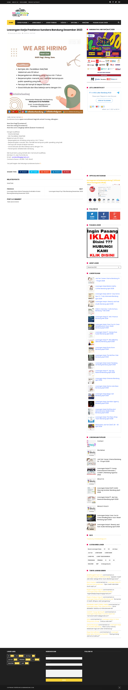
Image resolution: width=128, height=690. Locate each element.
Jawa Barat (36, 22)
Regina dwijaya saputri (94, 590)
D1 (104, 549)
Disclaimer (23, 2)
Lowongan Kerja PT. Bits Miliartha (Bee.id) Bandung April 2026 (106, 341)
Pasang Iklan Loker (100, 22)
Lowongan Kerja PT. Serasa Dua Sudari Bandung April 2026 (106, 333)
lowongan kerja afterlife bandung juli (100, 599)
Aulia (88, 619)
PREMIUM (26, 33)
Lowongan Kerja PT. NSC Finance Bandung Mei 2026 (106, 317)
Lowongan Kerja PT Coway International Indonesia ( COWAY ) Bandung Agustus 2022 (107, 471)
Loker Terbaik (51, 22)
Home (9, 2)
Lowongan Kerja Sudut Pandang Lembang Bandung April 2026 (106, 364)
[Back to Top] (119, 687)
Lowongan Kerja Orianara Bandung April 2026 (107, 379)
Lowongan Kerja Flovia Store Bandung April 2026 (105, 348)
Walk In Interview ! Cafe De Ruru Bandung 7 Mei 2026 (106, 310)
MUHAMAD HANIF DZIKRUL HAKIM (97, 605)
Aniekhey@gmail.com (94, 575)
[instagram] (110, 2)
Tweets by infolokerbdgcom (96, 539)
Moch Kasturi (91, 582)
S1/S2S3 (63, 22)
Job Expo (115, 549)
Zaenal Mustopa (92, 625)
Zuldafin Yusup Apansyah (95, 612)
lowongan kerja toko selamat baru (99, 606)
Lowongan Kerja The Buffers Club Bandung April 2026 (106, 356)
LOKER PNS (91, 556)
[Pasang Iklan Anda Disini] (102, 257)
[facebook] (113, 2)
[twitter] (116, 2)
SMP (97, 564)
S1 (105, 560)
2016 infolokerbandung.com (24, 687)
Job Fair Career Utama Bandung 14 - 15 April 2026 (109, 460)
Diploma (74, 22)
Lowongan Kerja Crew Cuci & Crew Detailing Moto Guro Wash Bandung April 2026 (107, 326)
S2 (109, 560)
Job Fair (90, 553)
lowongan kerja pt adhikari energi (98, 577)
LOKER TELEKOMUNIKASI (103, 556)
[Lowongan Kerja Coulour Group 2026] (104, 82)
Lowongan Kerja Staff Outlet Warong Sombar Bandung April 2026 (108, 490)
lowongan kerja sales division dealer (99, 592)
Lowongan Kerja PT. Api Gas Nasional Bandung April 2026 (105, 371)
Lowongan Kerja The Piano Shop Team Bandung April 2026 (106, 418)
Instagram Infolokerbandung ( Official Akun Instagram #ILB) (103, 181)
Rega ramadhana (93, 632)
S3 (113, 560)
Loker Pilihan (22, 22)
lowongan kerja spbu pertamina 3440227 (102, 633)
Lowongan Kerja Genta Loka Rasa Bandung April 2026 (106, 387)
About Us (15, 2)
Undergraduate (106, 564)
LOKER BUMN (108, 553)
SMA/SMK (85, 22)
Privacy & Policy (34, 2)
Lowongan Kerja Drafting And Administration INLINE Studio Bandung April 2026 (105, 411)
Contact (100, 441)
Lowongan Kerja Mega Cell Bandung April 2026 (104, 395)
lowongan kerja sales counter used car (101, 614)
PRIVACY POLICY (103, 506)
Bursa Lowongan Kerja (94, 549)
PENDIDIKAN (91, 560)
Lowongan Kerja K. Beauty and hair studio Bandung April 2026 (108, 526)
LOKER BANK (98, 553)
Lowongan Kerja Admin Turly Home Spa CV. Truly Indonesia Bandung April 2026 (107, 296)
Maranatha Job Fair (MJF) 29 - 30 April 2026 (107, 425)
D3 (109, 549)
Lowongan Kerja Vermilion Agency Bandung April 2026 (107, 402)
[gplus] (119, 2)
